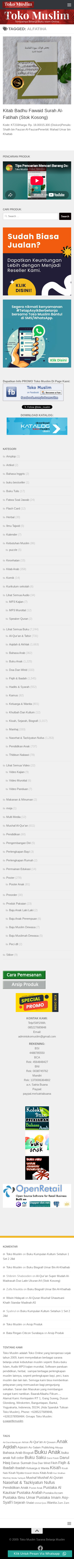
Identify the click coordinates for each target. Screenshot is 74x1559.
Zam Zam (63, 1502)
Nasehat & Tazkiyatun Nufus (26, 737)
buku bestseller (15, 482)
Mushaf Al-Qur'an (17, 825)
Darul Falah (53, 1458)
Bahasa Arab (17, 652)
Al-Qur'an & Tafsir (20, 635)
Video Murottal (18, 780)
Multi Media (13, 816)
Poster (10, 877)
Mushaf (31, 1478)
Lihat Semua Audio (17, 595)
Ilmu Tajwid (13, 525)
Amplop (11, 456)
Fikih (54, 1463)
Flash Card (13, 508)
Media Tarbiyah (18, 1478)
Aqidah (10, 1446)
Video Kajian (16, 772)
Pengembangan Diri (18, 843)
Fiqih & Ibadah (18, 678)
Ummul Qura (40, 1503)
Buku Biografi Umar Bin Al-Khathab (48, 1267)
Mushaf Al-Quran (50, 1478)
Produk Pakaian (16, 903)
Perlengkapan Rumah (19, 860)
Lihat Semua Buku (17, 629)
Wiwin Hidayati (15, 1297)
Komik (10, 577)
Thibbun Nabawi (19, 754)
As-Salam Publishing (41, 1447)
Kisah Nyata (16, 1472)
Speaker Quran (18, 618)
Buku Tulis (12, 491)
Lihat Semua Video (18, 765)
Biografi (28, 1452)
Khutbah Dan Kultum (22, 712)
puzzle (13, 549)
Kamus (13, 695)
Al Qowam (49, 1442)
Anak (62, 1441)
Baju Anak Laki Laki (21, 910)
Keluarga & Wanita (20, 703)
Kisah (55, 1467)
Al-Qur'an (36, 1442)
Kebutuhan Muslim (17, 543)
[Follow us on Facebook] (40, 1548)
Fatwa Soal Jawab (17, 499)
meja (9, 808)
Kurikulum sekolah (17, 586)
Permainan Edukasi (18, 869)
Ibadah (20, 1468)
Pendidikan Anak (19, 746)
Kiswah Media (31, 1473)
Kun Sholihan (59, 1473)
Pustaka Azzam (53, 1492)
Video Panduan (18, 789)
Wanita (52, 1502)
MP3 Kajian (16, 601)
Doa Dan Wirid (18, 669)
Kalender (11, 534)
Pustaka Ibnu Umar (19, 1497)
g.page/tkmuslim (13, 1421)
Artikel (10, 465)
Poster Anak (16, 884)
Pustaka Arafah (30, 1492)
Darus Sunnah (21, 1463)
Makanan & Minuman (19, 799)
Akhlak (25, 1442)
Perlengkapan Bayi (18, 851)
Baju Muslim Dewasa (22, 927)
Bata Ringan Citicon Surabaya (24, 1333)
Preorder (11, 894)
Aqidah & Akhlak (19, 644)
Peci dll (13, 944)
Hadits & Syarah (19, 686)
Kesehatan (13, 560)
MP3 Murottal (17, 610)
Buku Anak (16, 661)
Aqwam (22, 1447)
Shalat (30, 1502)
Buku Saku (35, 1457)
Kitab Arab (12, 569)
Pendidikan (13, 834)
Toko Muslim (14, 1254)
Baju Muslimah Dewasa (24, 935)
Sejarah (19, 1502)
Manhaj (13, 729)
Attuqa (59, 1447)
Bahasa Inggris (15, 473)
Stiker (9, 954)
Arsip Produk (34, 1324)
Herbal (10, 517)
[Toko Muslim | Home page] (23, 5)
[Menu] (69, 4)
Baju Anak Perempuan (23, 918)
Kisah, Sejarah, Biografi (23, 720)
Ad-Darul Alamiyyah (12, 1442)
